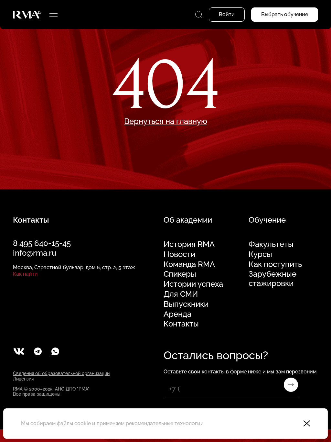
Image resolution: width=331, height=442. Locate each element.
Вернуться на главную (165, 121)
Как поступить (275, 264)
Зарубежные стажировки (272, 279)
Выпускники (186, 304)
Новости (179, 254)
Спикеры (180, 274)
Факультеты (271, 244)
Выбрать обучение (284, 14)
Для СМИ (181, 294)
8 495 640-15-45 (42, 243)
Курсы (260, 254)
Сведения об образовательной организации (61, 373)
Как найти (25, 274)
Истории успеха (193, 284)
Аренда (177, 314)
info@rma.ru (34, 253)
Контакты (181, 323)
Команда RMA (189, 264)
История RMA (189, 244)
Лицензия (23, 378)
